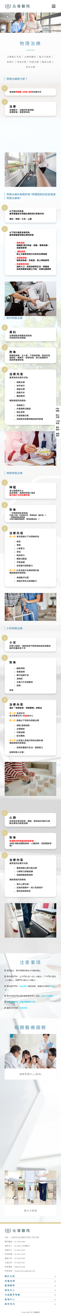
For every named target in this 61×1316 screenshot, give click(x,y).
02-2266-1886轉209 (22, 1245)
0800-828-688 (20, 1266)
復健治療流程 (12, 1001)
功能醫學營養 (12, 1295)
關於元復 (10, 1276)
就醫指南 (10, 1281)
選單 (52, 5)
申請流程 (23, 1008)
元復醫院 (17, 6)
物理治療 (34, 62)
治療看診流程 (14, 57)
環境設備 (21, 62)
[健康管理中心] (30, 1051)
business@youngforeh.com (25, 1271)
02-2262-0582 (20, 1258)
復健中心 (10, 1300)
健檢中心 (10, 1290)
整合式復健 (45, 57)
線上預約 (23, 986)
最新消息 (10, 1304)
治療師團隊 (30, 57)
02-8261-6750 (20, 1254)
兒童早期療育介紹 (27, 1001)
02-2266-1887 (20, 1262)
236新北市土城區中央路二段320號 (25, 1237)
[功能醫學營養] (30, 1097)
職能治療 (46, 62)
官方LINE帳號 (47, 996)
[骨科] (30, 1142)
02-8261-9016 (20, 1250)
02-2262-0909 (20, 1241)
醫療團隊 (10, 1286)
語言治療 (30, 67)
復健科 (10, 62)
